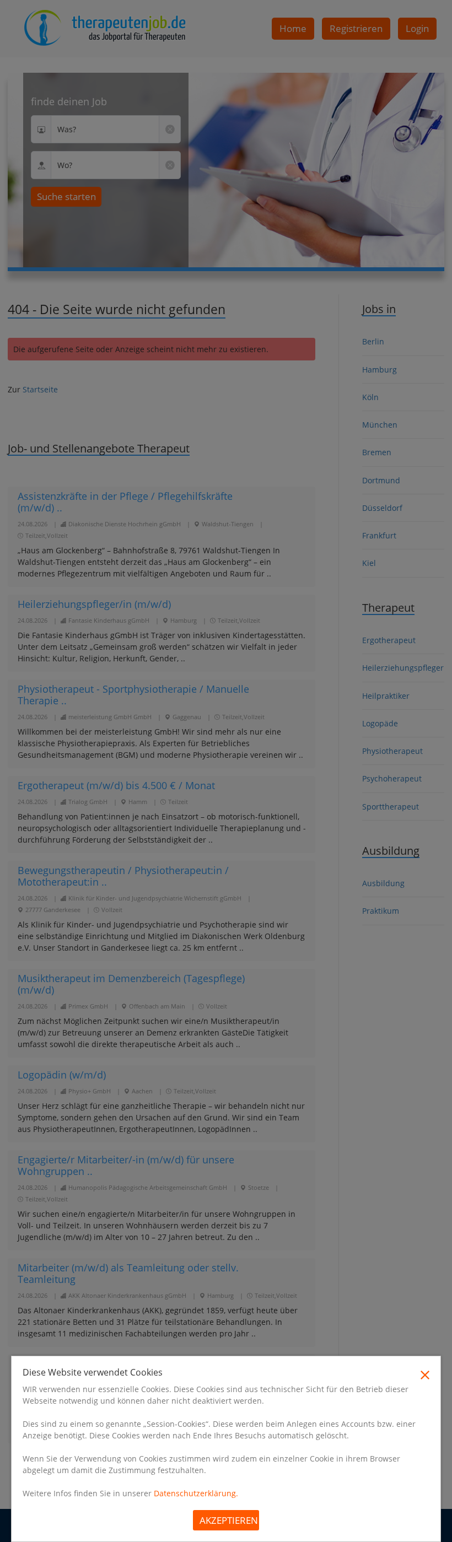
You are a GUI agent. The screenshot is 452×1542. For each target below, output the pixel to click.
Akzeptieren (229, 1520)
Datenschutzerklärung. (196, 1493)
